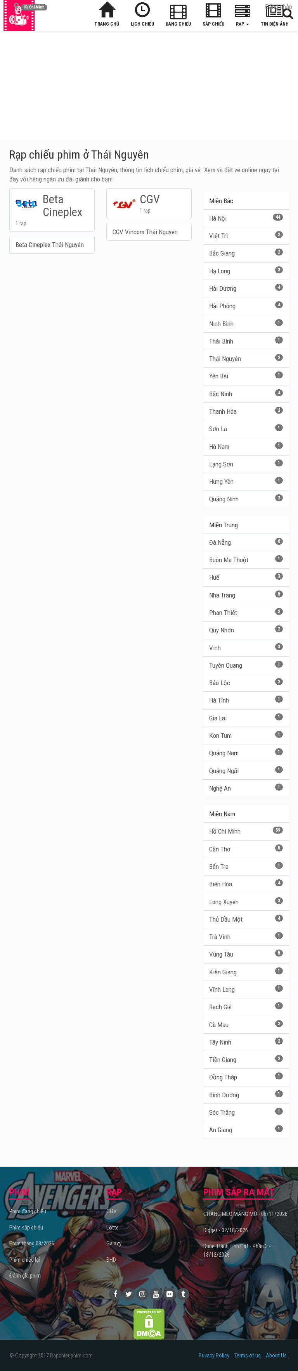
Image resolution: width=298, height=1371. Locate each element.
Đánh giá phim (25, 1275)
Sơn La (244, 429)
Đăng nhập (278, 6)
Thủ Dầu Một (244, 919)
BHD (111, 1259)
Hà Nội (244, 218)
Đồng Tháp (244, 1077)
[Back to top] (280, 1349)
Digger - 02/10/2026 (225, 1230)
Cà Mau (244, 1025)
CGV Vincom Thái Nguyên (145, 232)
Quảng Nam (244, 753)
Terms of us (247, 1355)
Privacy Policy (214, 1355)
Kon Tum (244, 735)
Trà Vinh (244, 937)
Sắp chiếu (213, 24)
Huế (244, 577)
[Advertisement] (149, 85)
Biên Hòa (244, 884)
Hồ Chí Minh (244, 831)
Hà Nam (244, 447)
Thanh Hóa (244, 411)
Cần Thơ (244, 849)
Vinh (244, 648)
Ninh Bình (244, 324)
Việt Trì (244, 236)
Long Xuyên (244, 902)
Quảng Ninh (244, 499)
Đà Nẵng (244, 542)
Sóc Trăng (244, 1112)
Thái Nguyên (244, 359)
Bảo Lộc (244, 683)
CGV (111, 1211)
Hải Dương (244, 288)
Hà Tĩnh (244, 700)
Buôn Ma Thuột (244, 560)
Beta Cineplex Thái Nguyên (50, 245)
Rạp (240, 24)
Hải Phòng (244, 306)
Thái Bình (244, 341)
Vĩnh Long (244, 989)
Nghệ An (244, 788)
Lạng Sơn (244, 464)
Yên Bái (244, 376)
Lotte (112, 1227)
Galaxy (113, 1243)
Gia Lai (244, 718)
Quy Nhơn (244, 630)
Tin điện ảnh (275, 24)
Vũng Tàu (244, 954)
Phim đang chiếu (27, 1211)
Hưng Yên (244, 481)
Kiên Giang (244, 972)
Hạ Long (244, 271)
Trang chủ (106, 24)
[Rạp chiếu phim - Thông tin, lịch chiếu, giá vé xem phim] (19, 15)
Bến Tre (244, 866)
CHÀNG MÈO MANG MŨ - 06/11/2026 (245, 1213)
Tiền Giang (244, 1060)
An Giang (244, 1130)
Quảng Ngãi (244, 771)
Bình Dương (244, 1095)
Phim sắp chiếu (26, 1227)
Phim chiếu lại (24, 1259)
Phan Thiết (244, 612)
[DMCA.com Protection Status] (149, 1323)
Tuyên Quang (244, 665)
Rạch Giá (244, 1007)
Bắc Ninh (244, 394)
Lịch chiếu (142, 24)
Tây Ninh (244, 1042)
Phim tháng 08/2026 (31, 1243)
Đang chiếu (178, 24)
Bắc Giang (244, 253)
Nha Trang (244, 595)
